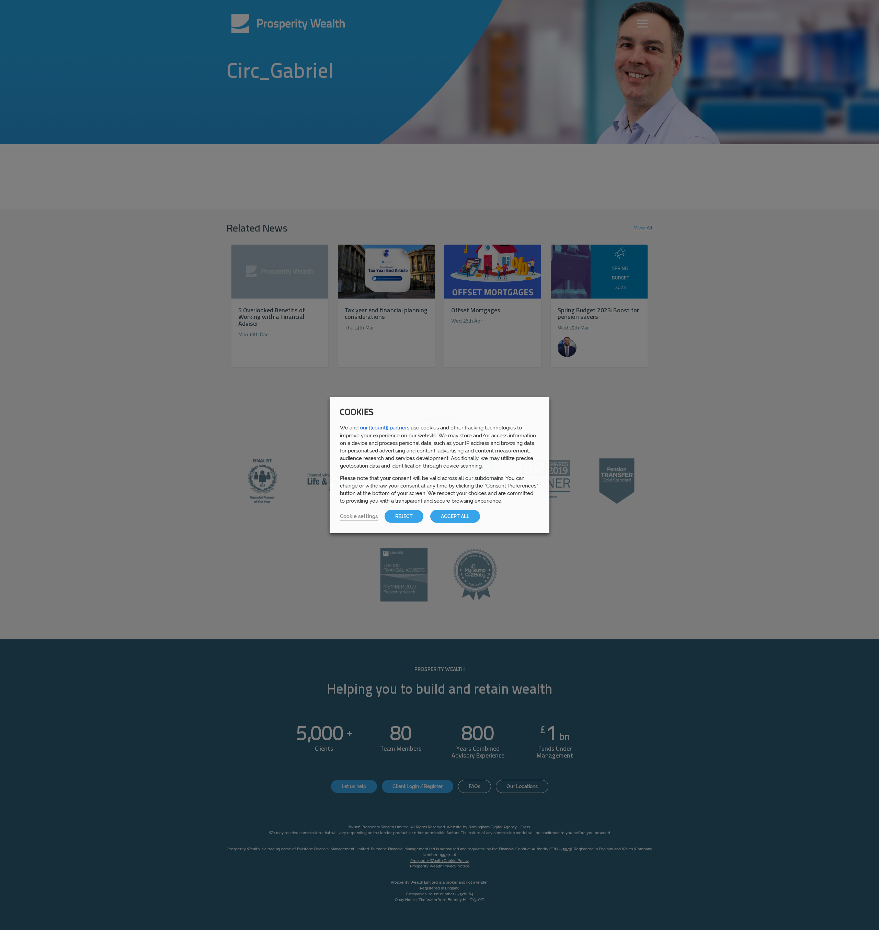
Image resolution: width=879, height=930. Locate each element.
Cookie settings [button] (359, 516)
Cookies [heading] (357, 412)
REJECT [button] (404, 516)
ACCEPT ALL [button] (455, 516)
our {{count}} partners (384, 427)
